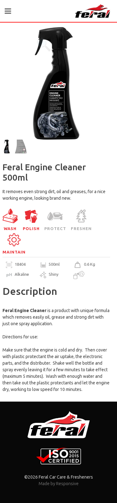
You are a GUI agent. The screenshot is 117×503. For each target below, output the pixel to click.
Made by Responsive (59, 483)
